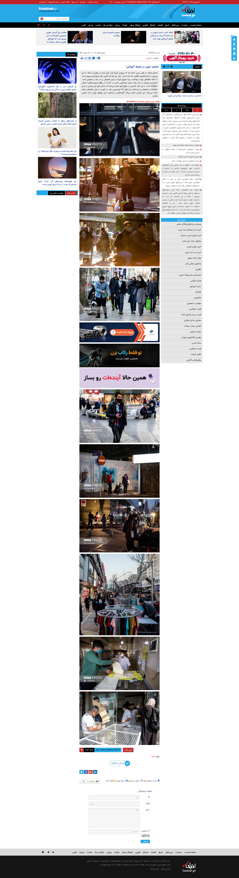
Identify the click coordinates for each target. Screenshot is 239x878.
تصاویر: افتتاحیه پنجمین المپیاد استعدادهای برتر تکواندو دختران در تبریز (183, 97)
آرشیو (89, 861)
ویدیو (91, 25)
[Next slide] (164, 66)
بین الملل (175, 25)
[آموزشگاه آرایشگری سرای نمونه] (119, 378)
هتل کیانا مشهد (194, 258)
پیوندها (82, 2)
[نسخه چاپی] (82, 58)
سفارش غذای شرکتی (192, 320)
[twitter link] (43, 852)
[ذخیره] (90, 58)
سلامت (98, 25)
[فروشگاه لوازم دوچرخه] (119, 355)
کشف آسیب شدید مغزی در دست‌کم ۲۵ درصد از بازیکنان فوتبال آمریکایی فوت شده (162, 35)
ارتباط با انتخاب (92, 2)
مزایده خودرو (195, 331)
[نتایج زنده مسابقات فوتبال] (234, 58)
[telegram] (44, 25)
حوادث (124, 25)
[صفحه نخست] (234, 39)
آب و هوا (75, 2)
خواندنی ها (108, 25)
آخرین (148, 58)
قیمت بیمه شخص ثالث (191, 314)
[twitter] (39, 25)
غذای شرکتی (196, 280)
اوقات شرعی (65, 2)
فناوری (145, 25)
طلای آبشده (196, 354)
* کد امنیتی (145, 831)
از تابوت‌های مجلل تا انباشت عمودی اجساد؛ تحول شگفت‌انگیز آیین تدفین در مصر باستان (57, 122)
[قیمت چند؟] (234, 44)
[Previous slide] (171, 66)
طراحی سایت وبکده (192, 326)
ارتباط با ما (155, 861)
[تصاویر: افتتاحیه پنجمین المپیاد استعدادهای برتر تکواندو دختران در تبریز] (181, 82)
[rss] (49, 25)
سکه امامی (196, 343)
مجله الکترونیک (53, 2)
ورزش (117, 25)
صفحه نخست (195, 25)
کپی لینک (128, 749)
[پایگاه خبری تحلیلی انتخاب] (190, 12)
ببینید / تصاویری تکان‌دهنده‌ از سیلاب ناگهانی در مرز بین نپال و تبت (181, 151)
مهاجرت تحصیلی (194, 303)
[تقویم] (234, 53)
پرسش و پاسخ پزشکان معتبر (189, 224)
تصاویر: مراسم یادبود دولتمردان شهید (186, 145)
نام (149, 796)
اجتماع (152, 25)
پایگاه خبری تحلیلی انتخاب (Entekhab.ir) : (143, 101)
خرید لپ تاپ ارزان (193, 252)
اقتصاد (160, 25)
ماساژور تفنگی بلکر (193, 263)
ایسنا (153, 756)
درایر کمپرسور (195, 286)
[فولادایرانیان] (119, 332)
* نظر (148, 809)
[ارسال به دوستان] (86, 58)
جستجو (95, 861)
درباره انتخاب (165, 861)
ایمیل (148, 803)
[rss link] (53, 852)
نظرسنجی (42, 2)
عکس (84, 25)
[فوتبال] (234, 48)
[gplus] (91, 772)
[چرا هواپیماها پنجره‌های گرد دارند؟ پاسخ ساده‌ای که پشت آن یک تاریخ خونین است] (57, 167)
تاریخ (167, 25)
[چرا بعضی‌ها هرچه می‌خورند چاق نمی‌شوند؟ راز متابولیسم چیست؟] (57, 137)
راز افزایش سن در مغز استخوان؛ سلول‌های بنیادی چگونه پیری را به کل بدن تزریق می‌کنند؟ (57, 88)
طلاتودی (197, 297)
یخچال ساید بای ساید (191, 241)
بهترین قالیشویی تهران (191, 337)
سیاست (184, 25)
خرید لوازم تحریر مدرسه (191, 235)
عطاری (198, 269)
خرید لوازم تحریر (194, 246)
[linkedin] (95, 772)
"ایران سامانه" (154, 869)
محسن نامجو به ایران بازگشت (111, 34)
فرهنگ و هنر (135, 25)
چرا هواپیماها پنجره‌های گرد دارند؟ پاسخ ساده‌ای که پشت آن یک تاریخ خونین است (57, 183)
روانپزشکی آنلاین (194, 360)
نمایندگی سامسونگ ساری (190, 275)
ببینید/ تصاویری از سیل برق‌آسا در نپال (186, 160)
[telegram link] (48, 852)
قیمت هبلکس (195, 309)
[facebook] (86, 772)
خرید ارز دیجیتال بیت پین (189, 229)
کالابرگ (198, 292)
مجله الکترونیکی (116, 861)
